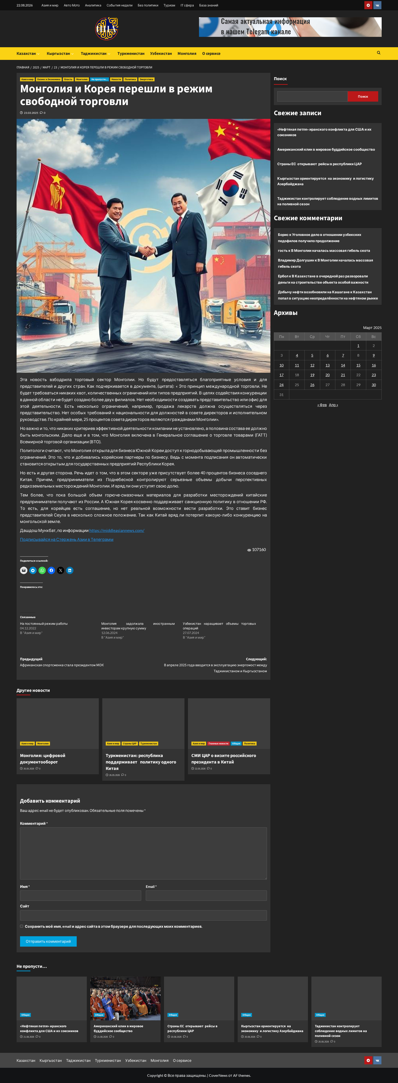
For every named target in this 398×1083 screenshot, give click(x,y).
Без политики (148, 5)
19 (312, 375)
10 (281, 365)
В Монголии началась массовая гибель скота (330, 250)
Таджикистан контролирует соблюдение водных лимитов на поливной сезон (327, 201)
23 (374, 375)
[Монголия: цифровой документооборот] (58, 723)
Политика (130, 79)
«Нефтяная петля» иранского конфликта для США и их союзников (324, 132)
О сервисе (211, 53)
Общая (236, 743)
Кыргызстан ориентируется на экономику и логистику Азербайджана (325, 181)
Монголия (187, 53)
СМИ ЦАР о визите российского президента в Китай (223, 758)
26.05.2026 (28, 768)
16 (374, 365)
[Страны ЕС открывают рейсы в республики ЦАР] (199, 998)
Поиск (280, 79)
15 (358, 365)
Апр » (333, 404)
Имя (25, 886)
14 (343, 365)
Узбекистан (161, 53)
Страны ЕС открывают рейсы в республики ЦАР (319, 164)
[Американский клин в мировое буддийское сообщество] (125, 998)
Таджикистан (93, 53)
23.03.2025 (31, 112)
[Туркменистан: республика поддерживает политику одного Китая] (143, 723)
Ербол (283, 276)
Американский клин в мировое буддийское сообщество (326, 149)
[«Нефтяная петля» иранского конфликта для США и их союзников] (52, 998)
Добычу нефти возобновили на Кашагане (314, 292)
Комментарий (34, 823)
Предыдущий (62, 662)
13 (327, 365)
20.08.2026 (176, 1037)
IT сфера (187, 5)
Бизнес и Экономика (48, 79)
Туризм (169, 5)
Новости (116, 79)
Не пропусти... (99, 79)
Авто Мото (72, 5)
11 (297, 365)
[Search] (379, 53)
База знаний (208, 5)
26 (312, 384)
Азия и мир (50, 5)
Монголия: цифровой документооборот (42, 758)
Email (151, 886)
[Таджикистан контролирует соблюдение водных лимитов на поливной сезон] (346, 998)
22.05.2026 (200, 768)
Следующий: (215, 665)
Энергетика (146, 79)
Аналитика (93, 5)
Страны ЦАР (130, 743)
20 (327, 375)
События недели (119, 5)
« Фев (322, 404)
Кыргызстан (58, 53)
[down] (38, 54)
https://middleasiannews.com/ (116, 530)
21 (343, 375)
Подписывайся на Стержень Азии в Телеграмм (67, 539)
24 (281, 384)
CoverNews (218, 1075)
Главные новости (218, 743)
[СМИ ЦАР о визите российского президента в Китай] (229, 723)
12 (312, 365)
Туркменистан (130, 53)
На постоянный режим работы (44, 623)
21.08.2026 (28, 1037)
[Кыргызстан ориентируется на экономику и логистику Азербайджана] (273, 998)
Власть (68, 79)
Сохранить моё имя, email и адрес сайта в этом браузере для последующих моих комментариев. (113, 926)
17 (281, 375)
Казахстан (26, 53)
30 (374, 384)
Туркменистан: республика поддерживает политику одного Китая (141, 762)
